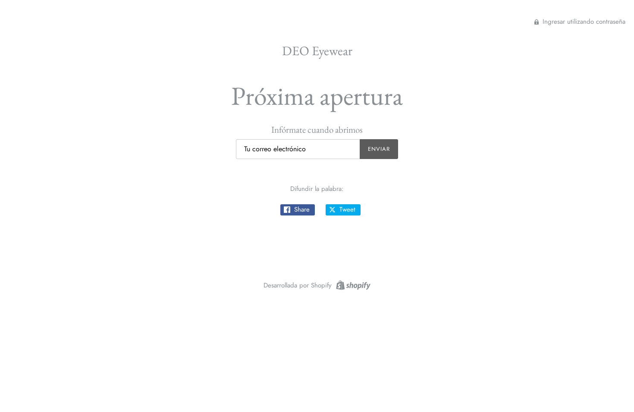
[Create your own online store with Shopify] (352, 284)
